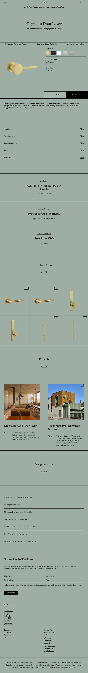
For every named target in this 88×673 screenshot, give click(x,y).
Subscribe (11, 593)
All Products (8, 44)
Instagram (8, 630)
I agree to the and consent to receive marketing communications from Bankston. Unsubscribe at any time (44, 585)
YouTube (7, 632)
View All (44, 272)
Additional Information (75, 44)
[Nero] (53, 53)
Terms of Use (49, 632)
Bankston (44, 2)
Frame (51, 651)
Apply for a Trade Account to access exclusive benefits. (44, 7)
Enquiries (47, 643)
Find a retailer (55, 95)
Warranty (47, 638)
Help (45, 635)
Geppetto (25, 44)
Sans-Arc (17, 44)
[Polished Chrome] (65, 53)
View (6, 433)
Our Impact (48, 640)
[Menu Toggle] (5, 2)
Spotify (7, 637)
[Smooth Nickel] (71, 53)
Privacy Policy (19, 585)
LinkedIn (7, 635)
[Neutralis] (59, 53)
